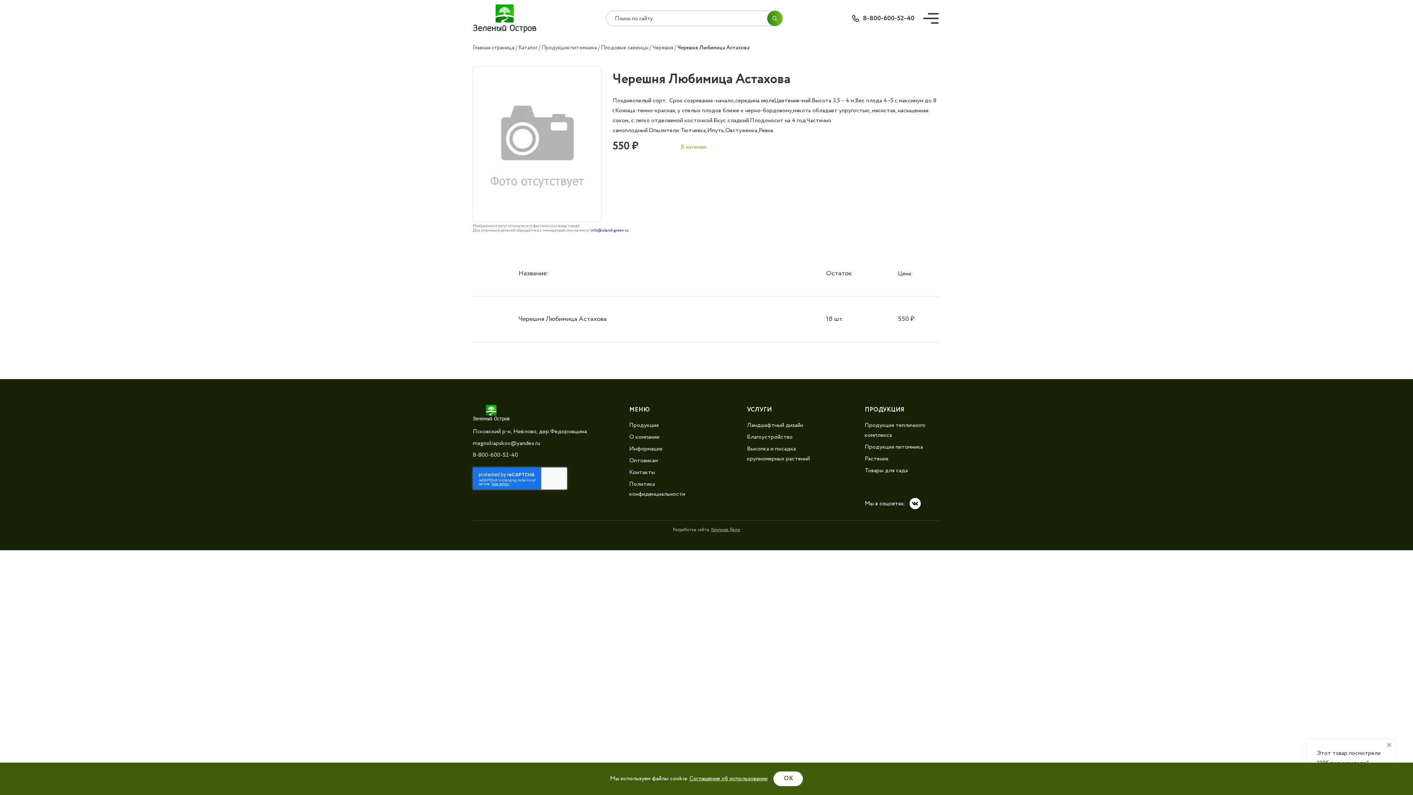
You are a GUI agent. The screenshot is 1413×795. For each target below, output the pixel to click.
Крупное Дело (725, 530)
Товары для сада (886, 470)
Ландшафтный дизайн (775, 425)
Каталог (528, 48)
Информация (645, 449)
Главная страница (493, 48)
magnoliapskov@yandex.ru (506, 443)
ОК (788, 778)
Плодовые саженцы (624, 48)
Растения (876, 459)
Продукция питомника (569, 48)
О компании (644, 437)
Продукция (644, 425)
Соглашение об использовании (729, 778)
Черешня (662, 48)
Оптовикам (643, 460)
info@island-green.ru (609, 230)
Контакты (642, 472)
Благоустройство (770, 437)
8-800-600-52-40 (888, 18)
